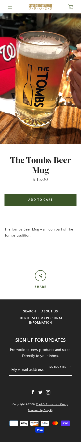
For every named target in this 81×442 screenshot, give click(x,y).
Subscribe (58, 366)
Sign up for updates (40, 340)
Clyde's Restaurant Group (52, 404)
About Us (49, 311)
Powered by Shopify (40, 410)
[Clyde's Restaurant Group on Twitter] (40, 392)
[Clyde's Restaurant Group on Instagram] (48, 392)
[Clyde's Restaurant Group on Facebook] (33, 392)
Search (29, 311)
